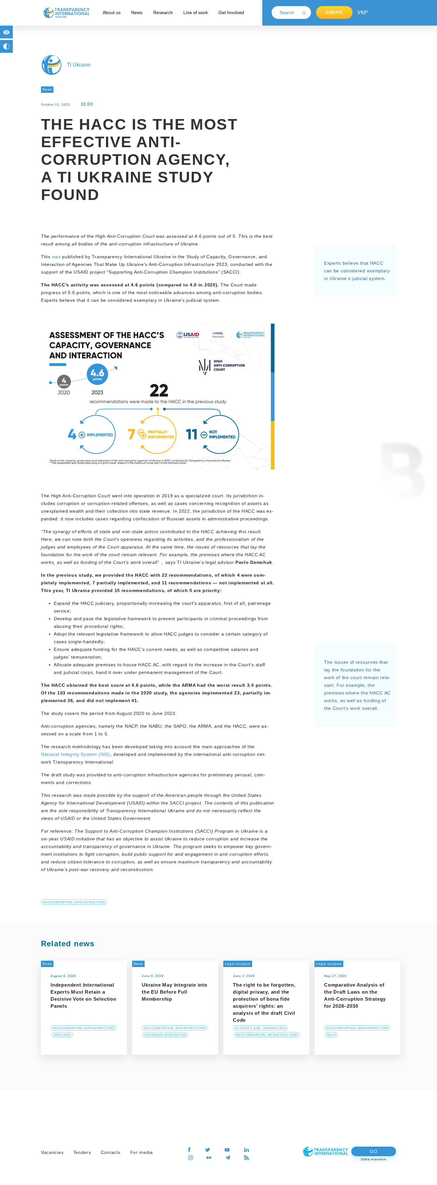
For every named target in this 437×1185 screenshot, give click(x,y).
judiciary (62, 1035)
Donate (334, 12)
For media (141, 1152)
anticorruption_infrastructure (74, 902)
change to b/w (6, 46)
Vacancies (52, 1152)
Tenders (82, 1152)
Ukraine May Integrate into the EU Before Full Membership (174, 992)
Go (373, 1151)
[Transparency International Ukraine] (66, 12)
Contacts (111, 1152)
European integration (165, 1035)
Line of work (195, 12)
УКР (362, 12)
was (57, 256)
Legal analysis (237, 963)
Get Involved (231, 12)
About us (112, 12)
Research (163, 12)
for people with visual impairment (6, 32)
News (136, 12)
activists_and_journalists (260, 1028)
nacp (331, 1035)
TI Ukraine (79, 65)
